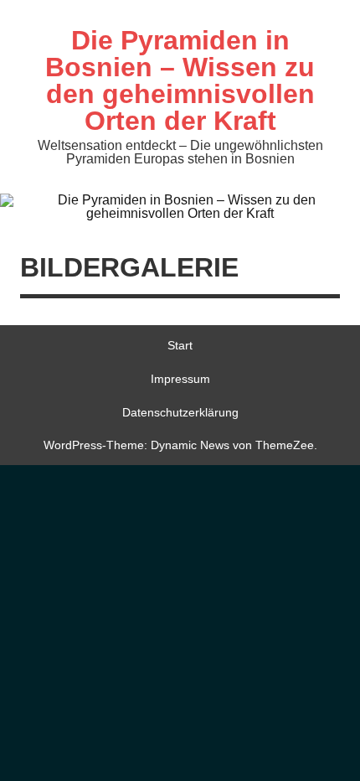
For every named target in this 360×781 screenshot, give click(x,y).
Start (180, 345)
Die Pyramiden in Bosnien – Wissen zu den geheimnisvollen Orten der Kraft (180, 80)
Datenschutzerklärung (180, 412)
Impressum (180, 379)
